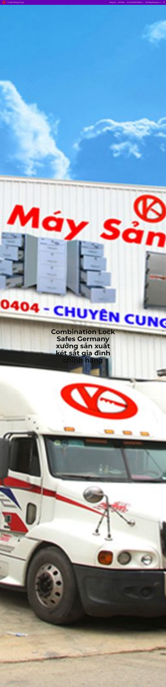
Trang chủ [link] (112, 2)
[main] (83, 345)
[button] (164, 2)
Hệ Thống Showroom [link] (152, 2)
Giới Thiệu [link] (121, 2)
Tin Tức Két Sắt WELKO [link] (134, 2)
